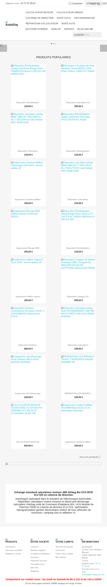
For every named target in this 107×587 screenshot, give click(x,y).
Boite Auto (64, 18)
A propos (34, 557)
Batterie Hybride (37, 29)
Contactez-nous (37, 564)
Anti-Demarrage (84, 18)
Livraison (34, 547)
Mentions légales (38, 550)
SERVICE (69, 29)
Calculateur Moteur (39, 12)
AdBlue (56, 29)
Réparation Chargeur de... (78, 296)
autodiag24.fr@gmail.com (93, 574)
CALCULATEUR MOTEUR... (28, 442)
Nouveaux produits (13, 550)
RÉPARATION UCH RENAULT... (79, 393)
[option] (53, 45)
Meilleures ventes (13, 554)
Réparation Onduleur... (28, 345)
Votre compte (65, 542)
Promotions (10, 547)
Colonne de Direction (40, 18)
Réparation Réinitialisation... (28, 102)
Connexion (60, 550)
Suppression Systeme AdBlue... (28, 199)
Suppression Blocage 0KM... (28, 248)
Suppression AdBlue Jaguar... (28, 296)
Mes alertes (61, 557)
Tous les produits (90, 457)
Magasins (35, 571)
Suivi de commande (64, 547)
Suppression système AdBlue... (78, 442)
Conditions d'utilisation (40, 554)
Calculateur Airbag (70, 12)
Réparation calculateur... (28, 151)
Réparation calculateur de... (78, 102)
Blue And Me (85, 29)
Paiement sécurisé (39, 561)
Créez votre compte (64, 554)
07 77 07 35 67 (28, 3)
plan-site (34, 567)
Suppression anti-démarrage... (28, 393)
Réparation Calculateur (42, 23)
